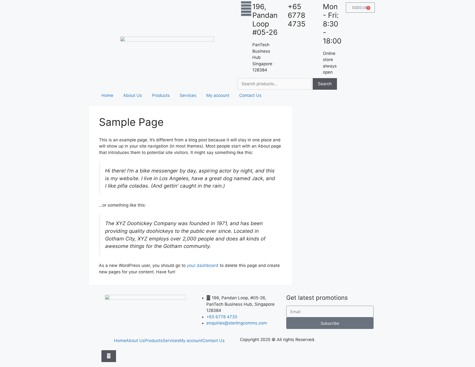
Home (107, 95)
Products (161, 95)
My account (217, 95)
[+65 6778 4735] (281, 8)
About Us (132, 95)
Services (188, 95)
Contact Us (250, 95)
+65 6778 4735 (297, 15)
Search (325, 83)
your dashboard (202, 265)
